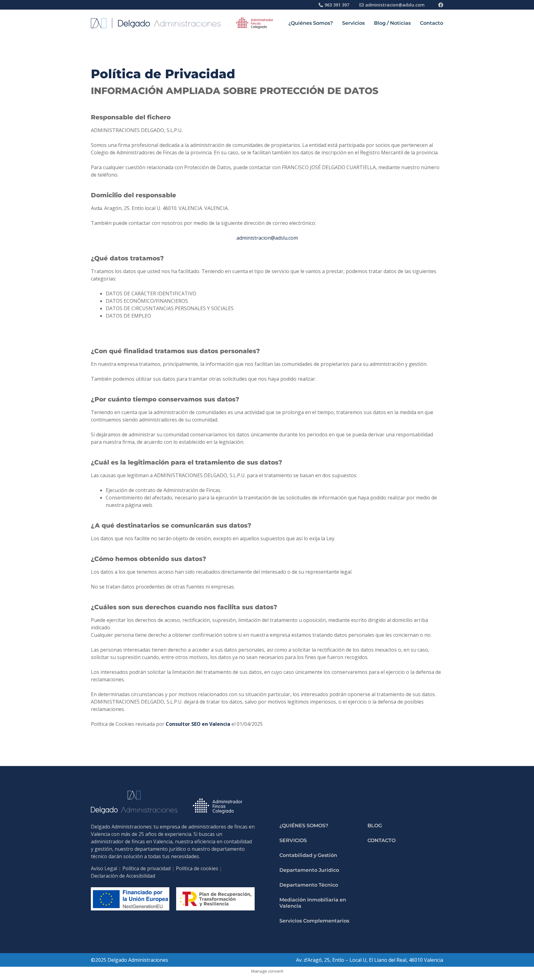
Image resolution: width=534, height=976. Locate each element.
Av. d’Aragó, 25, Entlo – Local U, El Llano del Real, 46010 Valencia (369, 960)
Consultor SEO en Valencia (198, 724)
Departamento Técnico (308, 885)
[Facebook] (440, 4)
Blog (374, 825)
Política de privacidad (146, 868)
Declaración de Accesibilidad (123, 875)
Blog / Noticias (392, 23)
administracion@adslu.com (267, 237)
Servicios (353, 23)
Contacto (431, 23)
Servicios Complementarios (314, 921)
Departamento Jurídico (309, 870)
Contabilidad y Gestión (308, 855)
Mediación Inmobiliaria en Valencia (312, 903)
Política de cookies (197, 868)
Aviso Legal (104, 868)
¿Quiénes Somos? (310, 23)
